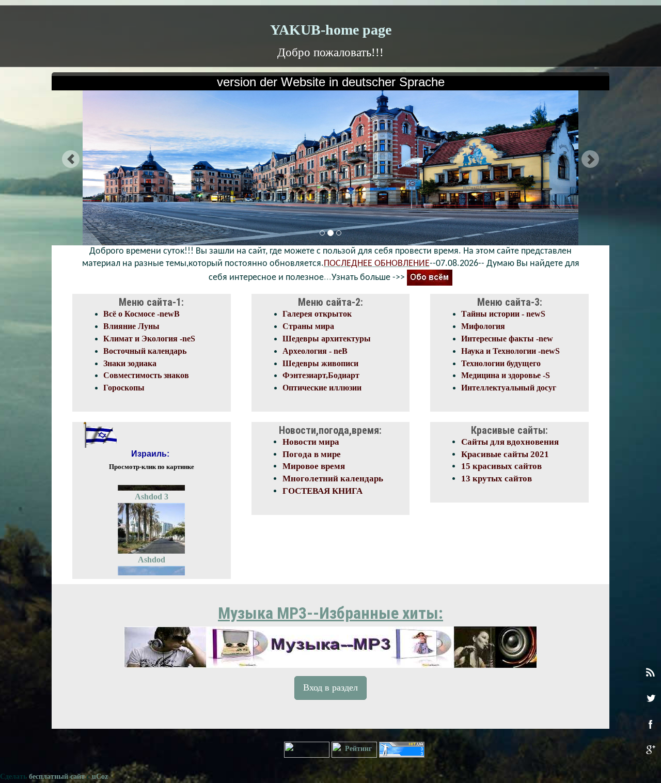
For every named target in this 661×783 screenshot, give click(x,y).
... (328, 278)
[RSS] (650, 672)
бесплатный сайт (57, 776)
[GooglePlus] (650, 749)
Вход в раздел (330, 687)
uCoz (100, 776)
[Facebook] (650, 723)
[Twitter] (650, 697)
